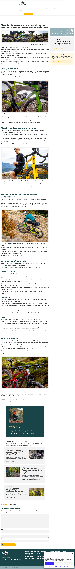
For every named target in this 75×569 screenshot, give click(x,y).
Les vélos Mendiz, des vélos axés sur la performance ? (62, 44)
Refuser (59, 563)
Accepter (49, 563)
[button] (72, 553)
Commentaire (4, 513)
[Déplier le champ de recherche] (20, 14)
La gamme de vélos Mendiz (59, 47)
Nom (2, 529)
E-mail (3, 534)
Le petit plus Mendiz (58, 49)
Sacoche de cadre (29, 553)
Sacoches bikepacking (30, 551)
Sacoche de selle (29, 555)
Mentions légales (66, 566)
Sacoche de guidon (29, 558)
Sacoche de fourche (29, 560)
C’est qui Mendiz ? (57, 39)
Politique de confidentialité (59, 566)
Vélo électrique (41, 558)
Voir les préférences (68, 563)
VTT (38, 555)
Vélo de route (40, 556)
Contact (64, 551)
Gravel (38, 553)
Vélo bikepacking (41, 551)
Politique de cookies (52, 566)
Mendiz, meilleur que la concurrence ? (62, 41)
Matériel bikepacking (55, 551)
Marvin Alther (13, 426)
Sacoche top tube (29, 556)
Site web (3, 539)
